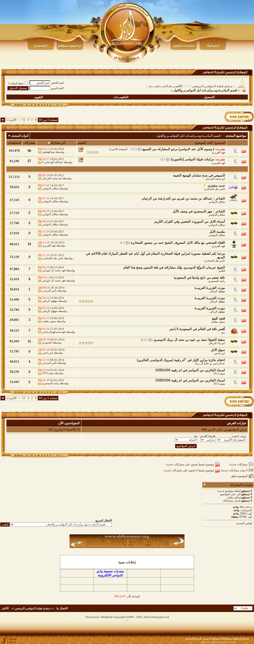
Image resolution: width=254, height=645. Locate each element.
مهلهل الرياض (217, 291)
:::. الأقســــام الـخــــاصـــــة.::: (166, 86)
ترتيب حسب (239, 435)
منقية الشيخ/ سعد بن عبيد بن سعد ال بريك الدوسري (189, 339)
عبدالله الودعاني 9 (52, 162)
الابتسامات (246, 510)
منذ (195, 435)
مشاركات (29, 142)
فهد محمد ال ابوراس (53, 270)
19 (29, 244)
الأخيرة (11, 119)
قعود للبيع (218, 318)
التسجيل (209, 97)
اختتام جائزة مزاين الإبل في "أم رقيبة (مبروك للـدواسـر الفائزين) (181, 360)
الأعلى (5, 608)
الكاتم (222, 270)
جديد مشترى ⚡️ (213, 185)
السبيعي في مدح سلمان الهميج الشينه (199, 175)
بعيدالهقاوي (48, 151)
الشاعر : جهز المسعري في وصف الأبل (199, 211)
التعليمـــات (121, 97)
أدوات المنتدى (19, 135)
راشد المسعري (216, 280)
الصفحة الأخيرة (118, 149)
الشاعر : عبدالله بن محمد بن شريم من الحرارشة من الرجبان (183, 198)
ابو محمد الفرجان (215, 178)
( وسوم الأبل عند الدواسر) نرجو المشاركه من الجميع (178, 149)
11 (23, 119)
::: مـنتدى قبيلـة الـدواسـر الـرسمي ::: (212, 86)
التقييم (82, 142)
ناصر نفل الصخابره (214, 188)
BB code (245, 507)
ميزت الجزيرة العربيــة (209, 288)
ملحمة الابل (217, 232)
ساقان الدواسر (50, 188)
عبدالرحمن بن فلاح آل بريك (209, 363)
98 (29, 151)
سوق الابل (218, 350)
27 (29, 161)
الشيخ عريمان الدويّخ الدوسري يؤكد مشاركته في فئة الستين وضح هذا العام (174, 267)
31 (29, 341)
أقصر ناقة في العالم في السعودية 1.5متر (197, 329)
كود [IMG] (246, 513)
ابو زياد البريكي (216, 342)
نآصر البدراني (49, 290)
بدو (223, 332)
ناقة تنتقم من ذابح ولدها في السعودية (199, 277)
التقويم (38, 97)
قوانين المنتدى (244, 523)
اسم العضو (58, 82)
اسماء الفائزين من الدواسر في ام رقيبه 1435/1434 (190, 370)
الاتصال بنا (62, 608)
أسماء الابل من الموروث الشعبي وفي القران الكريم (189, 221)
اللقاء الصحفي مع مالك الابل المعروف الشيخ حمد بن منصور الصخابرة (178, 242)
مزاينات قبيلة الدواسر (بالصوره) (192, 159)
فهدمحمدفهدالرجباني (53, 331)
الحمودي (47, 342)
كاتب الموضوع (204, 142)
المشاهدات (14, 142)
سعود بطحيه (218, 321)
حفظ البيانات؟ (16, 83)
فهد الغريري (218, 152)
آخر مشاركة (58, 142)
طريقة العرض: (207, 435)
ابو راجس (219, 353)
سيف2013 (219, 373)
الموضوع (220, 142)
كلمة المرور (57, 88)
